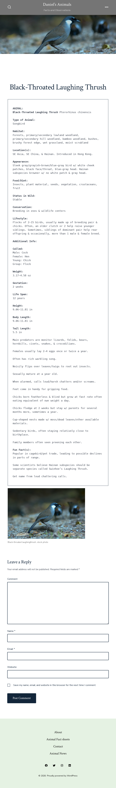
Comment (12, 579)
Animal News (58, 753)
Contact (58, 746)
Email (11, 649)
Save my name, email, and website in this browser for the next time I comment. (54, 685)
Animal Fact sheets (58, 739)
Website (12, 667)
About (58, 732)
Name (11, 631)
